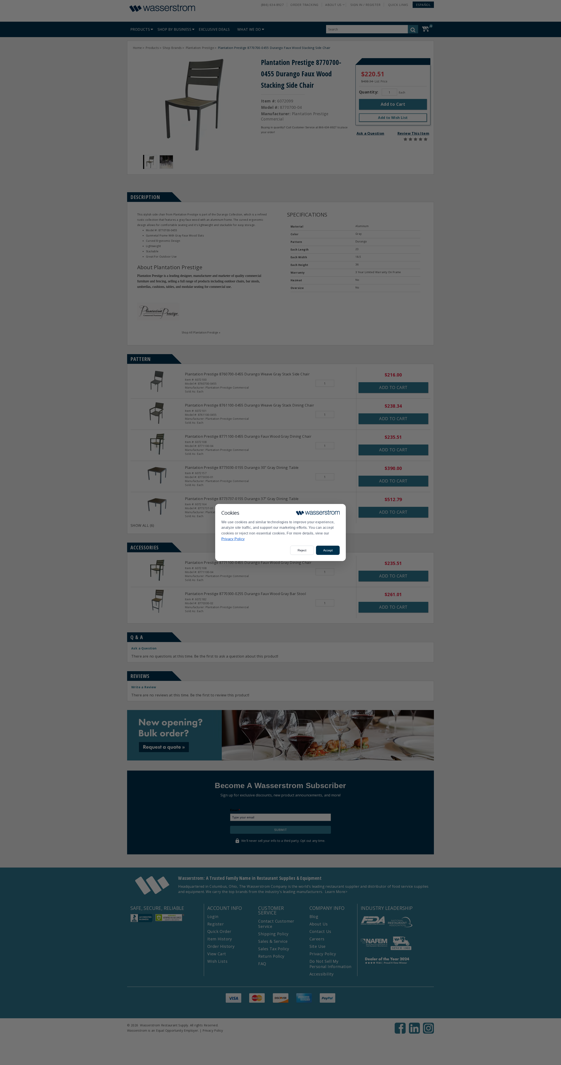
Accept (328, 550)
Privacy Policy (233, 539)
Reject (302, 550)
